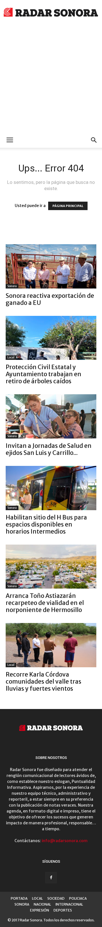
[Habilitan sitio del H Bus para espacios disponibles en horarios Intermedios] (51, 488)
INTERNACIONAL (69, 904)
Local (10, 357)
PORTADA (19, 898)
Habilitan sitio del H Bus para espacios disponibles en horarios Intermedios (46, 524)
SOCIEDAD (56, 898)
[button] (94, 140)
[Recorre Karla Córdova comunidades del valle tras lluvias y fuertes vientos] (51, 645)
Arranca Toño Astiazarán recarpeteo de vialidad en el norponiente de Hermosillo (45, 603)
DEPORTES (63, 910)
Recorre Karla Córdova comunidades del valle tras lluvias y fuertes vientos (43, 681)
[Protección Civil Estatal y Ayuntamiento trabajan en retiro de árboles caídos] (51, 338)
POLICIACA (78, 898)
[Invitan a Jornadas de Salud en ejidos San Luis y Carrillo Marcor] (51, 416)
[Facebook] (51, 877)
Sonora (12, 286)
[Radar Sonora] (51, 13)
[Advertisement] (51, 79)
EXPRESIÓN (39, 910)
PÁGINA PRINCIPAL (67, 206)
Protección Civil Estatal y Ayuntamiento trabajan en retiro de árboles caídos (43, 374)
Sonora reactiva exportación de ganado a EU (50, 299)
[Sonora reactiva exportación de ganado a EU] (51, 266)
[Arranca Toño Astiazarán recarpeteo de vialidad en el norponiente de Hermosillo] (51, 567)
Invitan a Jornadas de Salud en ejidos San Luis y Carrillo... (49, 449)
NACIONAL (42, 904)
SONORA (21, 904)
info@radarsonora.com (65, 840)
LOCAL (37, 898)
